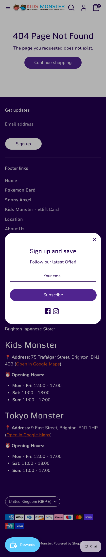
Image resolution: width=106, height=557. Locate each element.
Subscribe (53, 295)
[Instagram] (56, 311)
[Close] (94, 239)
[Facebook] (48, 311)
